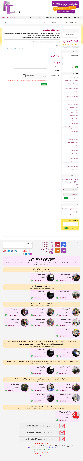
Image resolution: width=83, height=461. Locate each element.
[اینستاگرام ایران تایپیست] (31, 254)
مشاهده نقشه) (12, 446)
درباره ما (39, 17)
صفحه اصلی (76, 17)
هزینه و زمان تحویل (57, 17)
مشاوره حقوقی (37, 451)
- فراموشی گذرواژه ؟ (72, 67)
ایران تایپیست (49, 17)
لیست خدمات (67, 17)
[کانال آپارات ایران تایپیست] (23, 254)
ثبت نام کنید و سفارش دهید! (8, 17)
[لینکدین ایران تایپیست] (26, 254)
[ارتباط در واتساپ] (57, 281)
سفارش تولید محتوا (45, 451)
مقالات (30, 17)
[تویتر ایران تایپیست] (28, 254)
